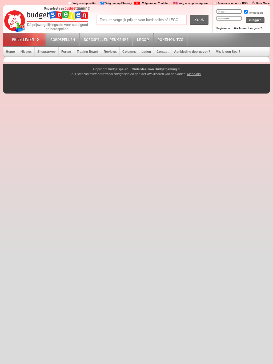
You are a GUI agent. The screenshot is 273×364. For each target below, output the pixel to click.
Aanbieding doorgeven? (192, 52)
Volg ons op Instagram (193, 3)
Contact (162, 52)
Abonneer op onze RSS (233, 3)
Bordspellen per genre (106, 39)
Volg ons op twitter (85, 3)
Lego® (143, 39)
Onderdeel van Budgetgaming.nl (156, 69)
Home (10, 52)
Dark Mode (263, 3)
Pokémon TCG (170, 39)
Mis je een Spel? (228, 52)
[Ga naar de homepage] (46, 21)
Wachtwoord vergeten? (248, 28)
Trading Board (87, 52)
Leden (146, 52)
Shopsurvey (46, 52)
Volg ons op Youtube (155, 3)
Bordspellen (62, 39)
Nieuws (26, 52)
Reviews (110, 52)
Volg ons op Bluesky (118, 3)
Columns (129, 52)
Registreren (223, 28)
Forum (66, 52)
